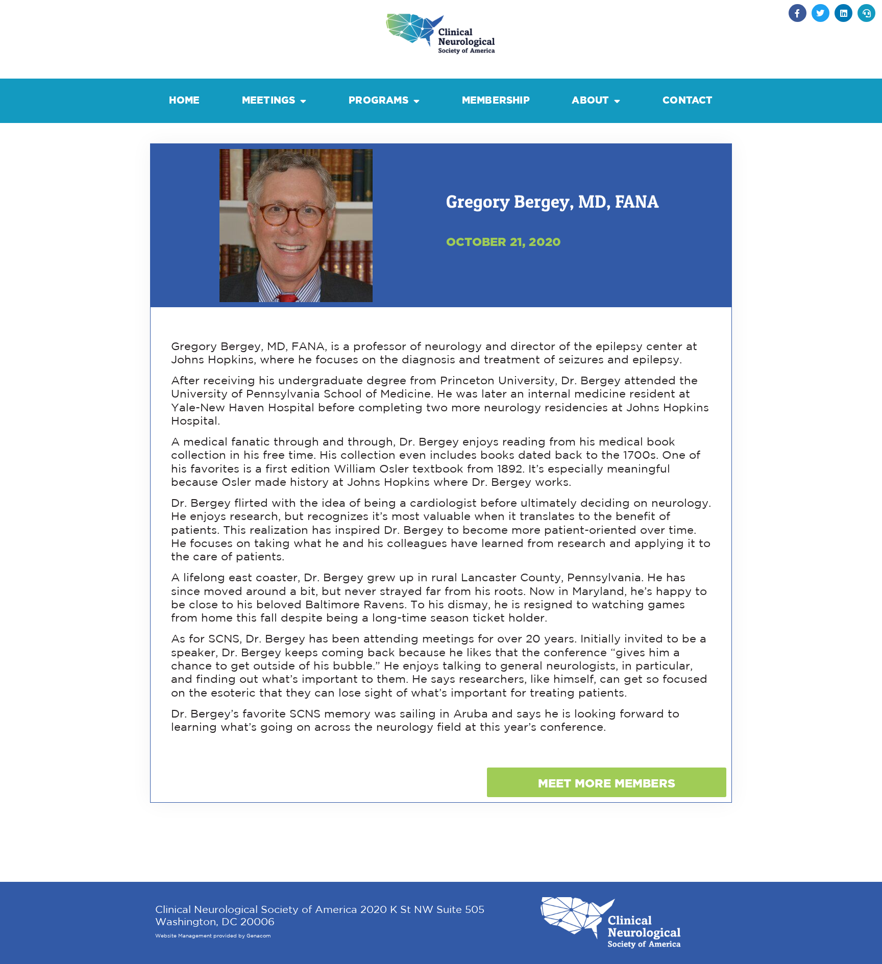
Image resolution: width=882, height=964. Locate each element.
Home (184, 100)
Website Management (183, 936)
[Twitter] (820, 13)
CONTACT (688, 100)
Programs (378, 100)
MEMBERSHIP (496, 100)
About (590, 100)
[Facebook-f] (797, 13)
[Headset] (866, 13)
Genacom (259, 936)
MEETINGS (269, 100)
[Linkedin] (843, 13)
